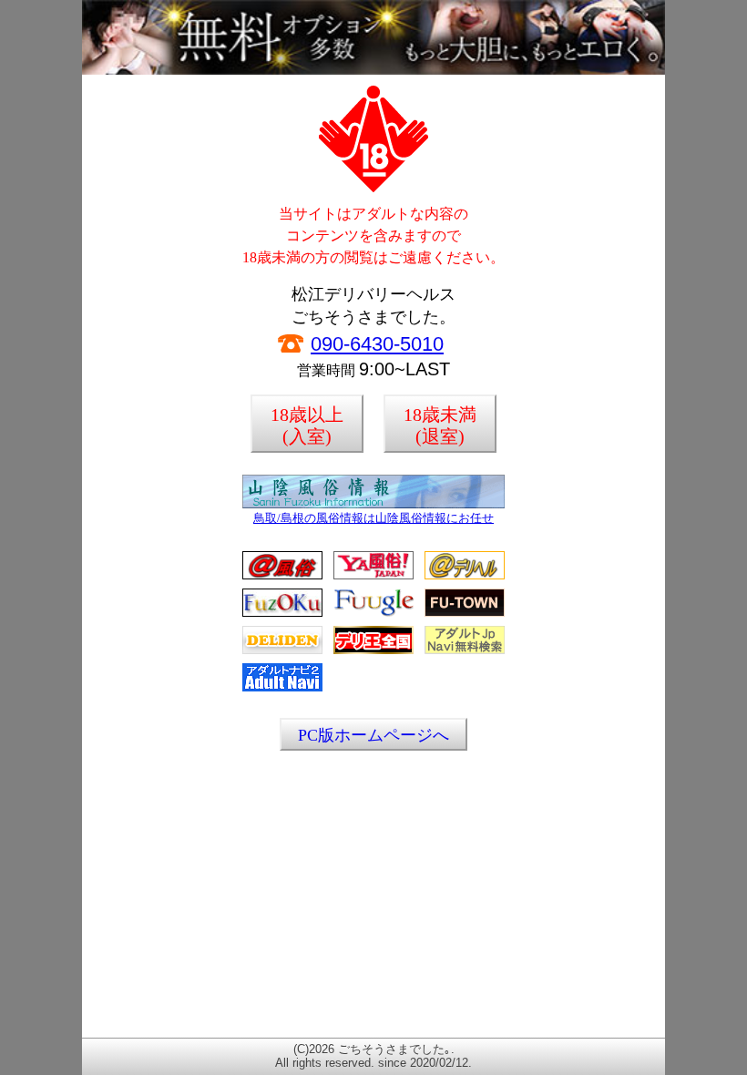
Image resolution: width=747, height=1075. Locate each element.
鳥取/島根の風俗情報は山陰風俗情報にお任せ (373, 518)
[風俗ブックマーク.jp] (282, 614)
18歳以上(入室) (307, 425)
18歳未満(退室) (440, 425)
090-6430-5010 (377, 344)
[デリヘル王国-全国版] (373, 651)
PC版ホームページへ (373, 735)
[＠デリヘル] (465, 576)
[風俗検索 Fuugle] (373, 614)
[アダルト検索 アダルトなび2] (282, 688)
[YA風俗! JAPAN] (373, 576)
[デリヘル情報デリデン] (282, 651)
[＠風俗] (282, 576)
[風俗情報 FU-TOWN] (465, 614)
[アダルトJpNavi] (465, 651)
